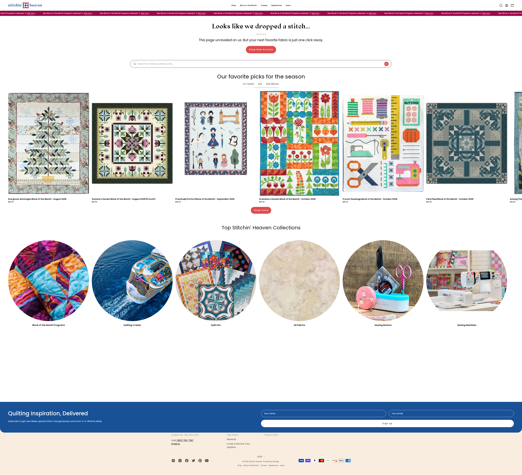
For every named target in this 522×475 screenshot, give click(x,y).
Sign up (387, 423)
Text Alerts (232, 434)
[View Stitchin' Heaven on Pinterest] (199, 461)
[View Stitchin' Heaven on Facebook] (186, 461)
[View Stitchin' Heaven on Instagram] (172, 461)
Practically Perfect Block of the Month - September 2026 (204, 199)
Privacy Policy (271, 434)
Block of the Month (251, 465)
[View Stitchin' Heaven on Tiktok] (179, 461)
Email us (175, 443)
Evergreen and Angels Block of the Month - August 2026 (37, 199)
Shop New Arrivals (261, 49)
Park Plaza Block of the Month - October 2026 (449, 199)
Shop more (261, 210)
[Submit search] (386, 64)
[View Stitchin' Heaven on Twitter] (193, 461)
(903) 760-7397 (185, 440)
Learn (282, 465)
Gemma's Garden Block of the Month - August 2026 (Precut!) (123, 199)
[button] (501, 5)
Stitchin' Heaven (255, 461)
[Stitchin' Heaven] (25, 5)
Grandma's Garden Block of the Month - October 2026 (287, 199)
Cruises (263, 465)
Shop (239, 465)
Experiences (273, 465)
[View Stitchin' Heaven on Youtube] (206, 461)
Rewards (231, 439)
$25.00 (11, 202)
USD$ (259, 456)
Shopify (276, 461)
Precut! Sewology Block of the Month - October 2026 (370, 199)
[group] (261, 147)
